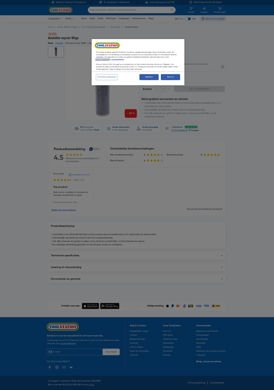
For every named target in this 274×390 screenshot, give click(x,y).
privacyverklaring (102, 59)
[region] (138, 62)
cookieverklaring (117, 59)
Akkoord (170, 77)
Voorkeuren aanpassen (106, 77)
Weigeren (149, 77)
